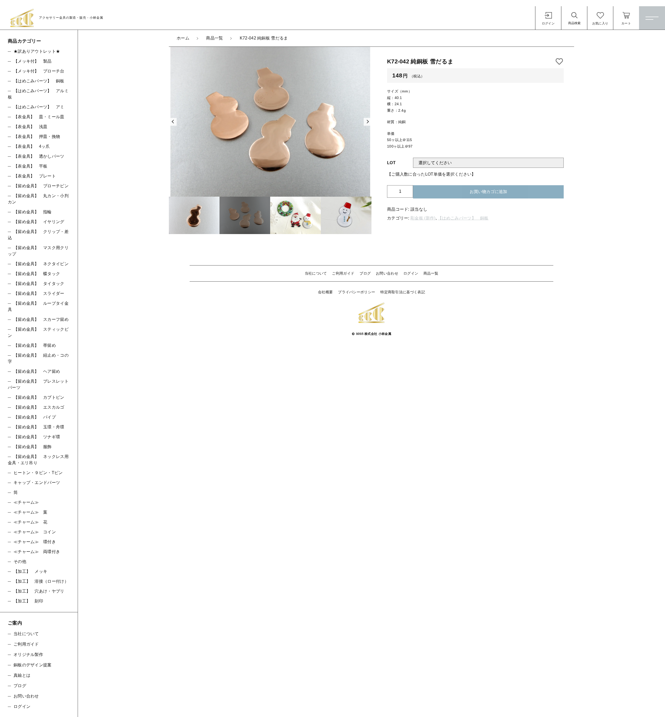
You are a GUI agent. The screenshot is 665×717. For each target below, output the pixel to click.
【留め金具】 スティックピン (38, 332)
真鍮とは (22, 675)
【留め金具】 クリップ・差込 (38, 234)
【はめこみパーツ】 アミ (39, 107)
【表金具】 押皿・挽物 (37, 136)
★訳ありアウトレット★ (37, 51)
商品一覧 (430, 273)
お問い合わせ (387, 273)
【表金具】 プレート (35, 176)
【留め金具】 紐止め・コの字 (38, 358)
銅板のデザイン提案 (33, 665)
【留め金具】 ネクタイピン (41, 264)
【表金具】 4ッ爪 (32, 146)
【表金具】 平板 (30, 166)
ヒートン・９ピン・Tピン (38, 472)
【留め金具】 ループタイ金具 (38, 306)
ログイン (410, 273)
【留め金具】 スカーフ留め (41, 319)
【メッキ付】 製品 (33, 61)
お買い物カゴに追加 (488, 191)
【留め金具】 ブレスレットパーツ (38, 384)
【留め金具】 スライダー (39, 293)
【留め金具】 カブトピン (39, 397)
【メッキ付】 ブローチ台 (39, 71)
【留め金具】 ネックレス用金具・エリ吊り (38, 459)
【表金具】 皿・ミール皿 (39, 117)
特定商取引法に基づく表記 (402, 292)
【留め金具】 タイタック (39, 283)
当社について (316, 273)
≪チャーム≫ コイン (35, 532)
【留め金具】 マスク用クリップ (38, 250)
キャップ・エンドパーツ (37, 482)
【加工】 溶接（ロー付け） (41, 581)
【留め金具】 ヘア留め (37, 371)
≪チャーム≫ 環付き (35, 542)
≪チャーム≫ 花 (30, 522)
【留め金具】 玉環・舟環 (39, 427)
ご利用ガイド (343, 273)
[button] (173, 122)
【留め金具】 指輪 (33, 212)
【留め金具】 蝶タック (37, 273)
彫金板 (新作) (422, 218)
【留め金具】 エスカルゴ (39, 407)
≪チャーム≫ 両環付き (37, 551)
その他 (20, 561)
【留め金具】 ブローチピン (41, 186)
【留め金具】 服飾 (33, 446)
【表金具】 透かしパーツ (39, 156)
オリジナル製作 (28, 654)
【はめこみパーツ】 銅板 (463, 218)
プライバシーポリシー (356, 292)
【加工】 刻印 (28, 601)
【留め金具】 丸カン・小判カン (38, 199)
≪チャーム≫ (26, 502)
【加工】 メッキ (30, 571)
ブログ (365, 273)
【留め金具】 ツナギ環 (37, 437)
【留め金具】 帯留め (35, 345)
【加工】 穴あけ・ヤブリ (39, 591)
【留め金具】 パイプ (35, 417)
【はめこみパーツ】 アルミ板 (38, 94)
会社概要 (325, 292)
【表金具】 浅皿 (30, 126)
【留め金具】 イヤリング (39, 222)
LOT (391, 163)
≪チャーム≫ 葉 (30, 512)
